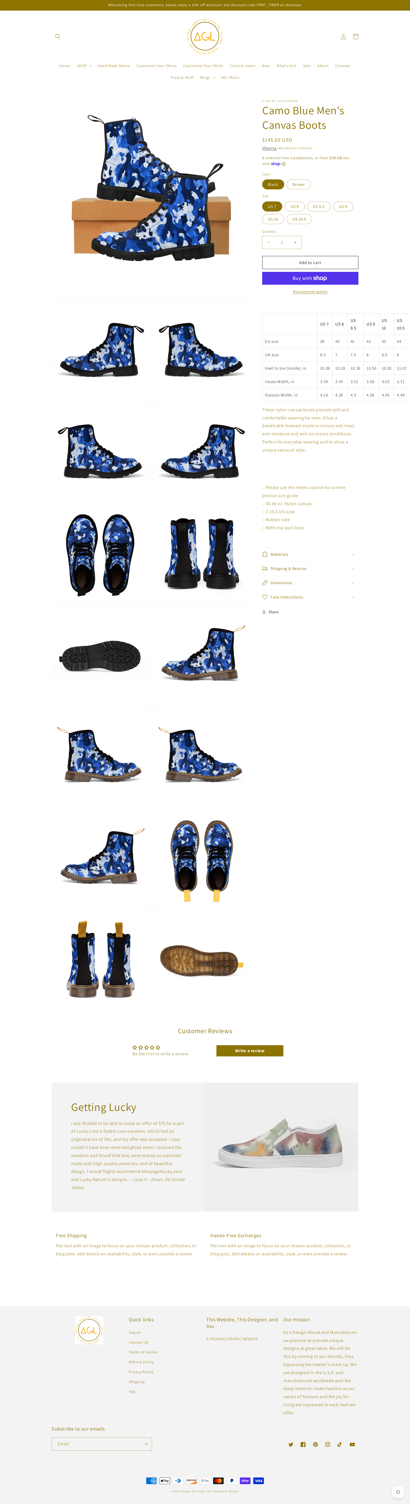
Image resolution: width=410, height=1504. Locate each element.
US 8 (295, 206)
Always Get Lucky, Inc (196, 1491)
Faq (132, 1391)
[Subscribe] (145, 1444)
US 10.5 (299, 219)
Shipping (269, 148)
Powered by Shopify (225, 1491)
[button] (58, 36)
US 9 (343, 206)
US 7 (272, 206)
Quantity (269, 231)
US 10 (273, 219)
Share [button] (274, 611)
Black (273, 184)
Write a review (249, 1051)
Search (135, 1332)
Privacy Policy (141, 1371)
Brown (299, 184)
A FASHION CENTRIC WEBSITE (232, 1338)
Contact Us (139, 1342)
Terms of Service (143, 1352)
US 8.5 (319, 206)
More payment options (310, 291)
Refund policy (141, 1361)
